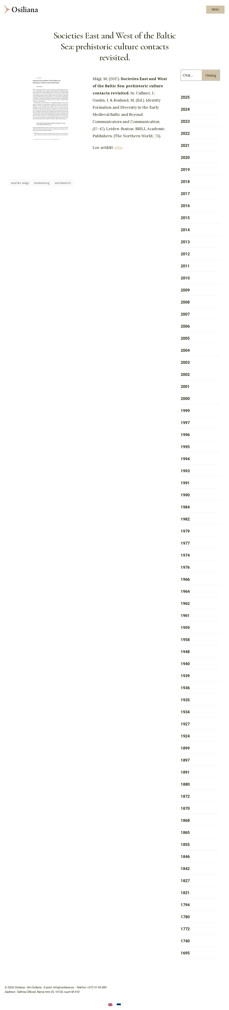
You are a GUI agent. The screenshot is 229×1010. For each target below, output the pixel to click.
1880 (185, 784)
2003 (185, 362)
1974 (185, 555)
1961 (185, 615)
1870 (185, 808)
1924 (185, 736)
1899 (185, 748)
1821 (185, 892)
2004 (185, 350)
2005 (185, 338)
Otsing (210, 75)
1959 (185, 627)
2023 (185, 121)
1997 (185, 422)
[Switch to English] (110, 1005)
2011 (185, 266)
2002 (185, 374)
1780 (185, 916)
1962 (185, 603)
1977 (185, 543)
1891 (185, 772)
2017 (185, 193)
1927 (185, 724)
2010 (185, 278)
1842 (185, 868)
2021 (185, 145)
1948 (185, 651)
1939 (185, 675)
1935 (185, 700)
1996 (185, 434)
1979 (185, 531)
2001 (185, 386)
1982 (185, 519)
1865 (185, 832)
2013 (185, 241)
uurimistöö (63, 183)
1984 (185, 507)
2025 (185, 97)
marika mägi (20, 183)
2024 (185, 109)
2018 (185, 181)
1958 (185, 639)
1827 (185, 880)
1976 (185, 567)
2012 (185, 254)
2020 (185, 157)
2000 (185, 398)
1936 (185, 687)
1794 (185, 904)
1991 (185, 483)
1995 (185, 446)
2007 (185, 314)
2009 (185, 290)
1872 (185, 796)
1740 (185, 941)
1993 (185, 471)
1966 (185, 579)
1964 (185, 591)
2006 (185, 326)
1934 (185, 712)
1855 (185, 844)
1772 (185, 929)
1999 (185, 410)
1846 (185, 856)
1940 (185, 663)
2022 (185, 133)
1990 (185, 495)
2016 (185, 205)
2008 (185, 302)
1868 (185, 820)
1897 (185, 760)
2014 (185, 229)
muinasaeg (42, 183)
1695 (185, 953)
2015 (185, 217)
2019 (185, 169)
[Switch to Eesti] (118, 1005)
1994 (185, 458)
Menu (215, 9)
